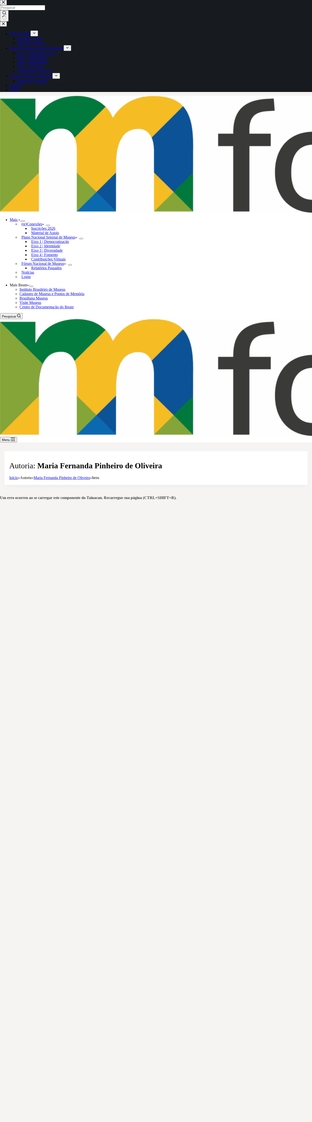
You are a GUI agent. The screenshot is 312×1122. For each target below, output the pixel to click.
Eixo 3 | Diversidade (47, 250)
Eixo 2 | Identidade (45, 246)
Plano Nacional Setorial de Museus (48, 237)
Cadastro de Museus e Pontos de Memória (52, 294)
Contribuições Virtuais (48, 259)
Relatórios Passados (46, 268)
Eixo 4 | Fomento (44, 255)
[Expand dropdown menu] (23, 221)
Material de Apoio (45, 233)
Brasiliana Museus (34, 298)
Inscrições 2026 (43, 228)
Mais (14, 220)
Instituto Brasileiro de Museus (42, 289)
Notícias (27, 272)
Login (26, 277)
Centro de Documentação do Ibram (47, 307)
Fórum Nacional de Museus (42, 263)
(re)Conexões (31, 224)
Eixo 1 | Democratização (50, 242)
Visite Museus (30, 303)
